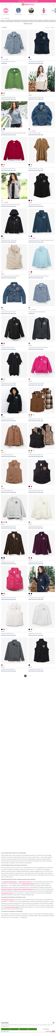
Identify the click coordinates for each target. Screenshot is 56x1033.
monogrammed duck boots (12, 907)
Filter (5, 27)
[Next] (33, 676)
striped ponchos (17, 889)
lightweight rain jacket (25, 882)
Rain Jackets (25, 20)
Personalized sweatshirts (7, 899)
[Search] (5, 4)
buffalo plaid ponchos (27, 889)
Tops (35, 20)
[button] (53, 27)
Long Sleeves (17, 20)
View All (3, 20)
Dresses (40, 20)
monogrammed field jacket (9, 882)
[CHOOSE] (25, 53)
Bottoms (52, 20)
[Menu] (2, 4)
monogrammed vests (6, 893)
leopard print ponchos (7, 889)
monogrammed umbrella (28, 883)
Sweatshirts (10, 20)
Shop (2, 18)
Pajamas (31, 20)
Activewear (46, 20)
